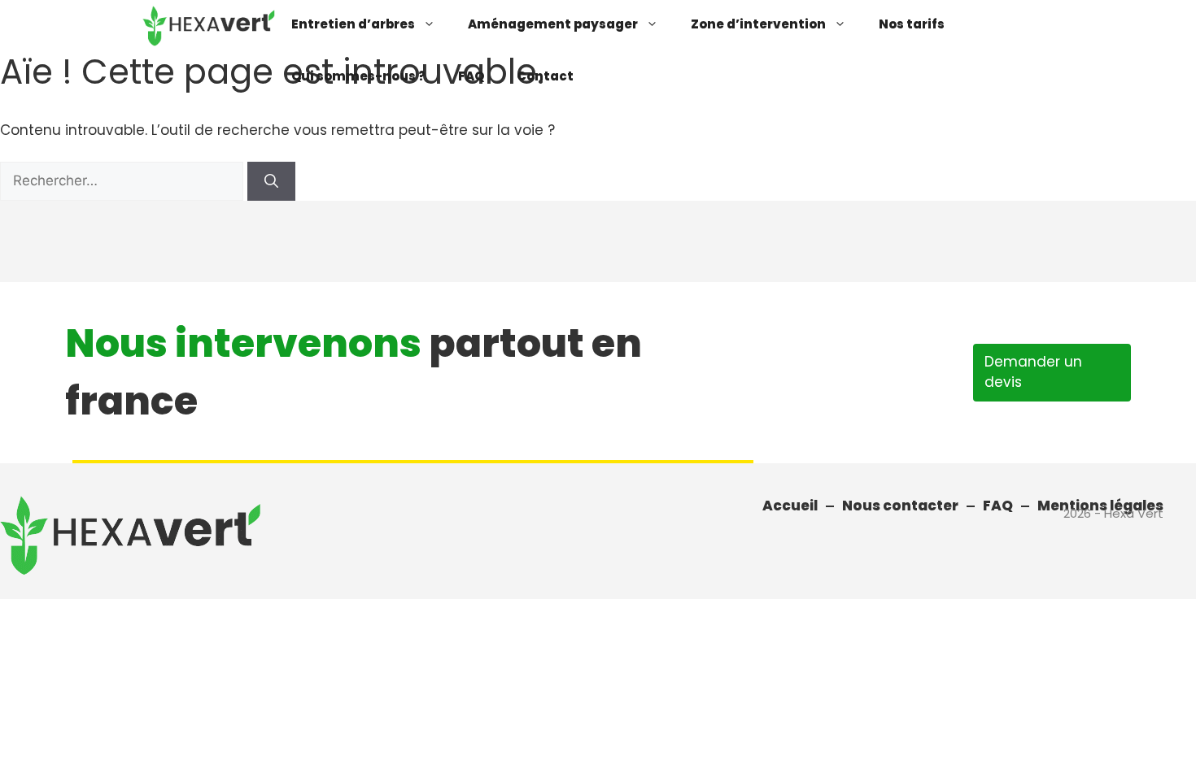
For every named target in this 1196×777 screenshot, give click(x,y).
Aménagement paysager (553, 24)
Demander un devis (1033, 372)
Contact (545, 76)
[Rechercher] (271, 181)
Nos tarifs (912, 24)
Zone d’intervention (758, 24)
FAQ (471, 76)
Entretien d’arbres (353, 24)
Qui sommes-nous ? (358, 76)
